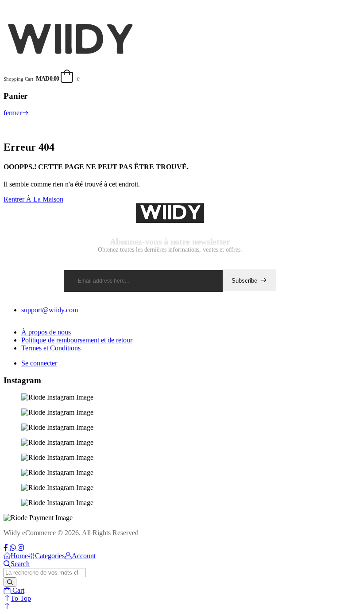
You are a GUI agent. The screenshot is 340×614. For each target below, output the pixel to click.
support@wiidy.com (49, 310)
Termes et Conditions (51, 348)
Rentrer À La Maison (33, 199)
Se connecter (39, 363)
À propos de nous (46, 332)
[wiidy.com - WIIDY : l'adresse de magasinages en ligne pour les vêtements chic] (71, 56)
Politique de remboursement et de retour (76, 340)
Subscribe (244, 280)
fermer (13, 113)
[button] (7, 606)
